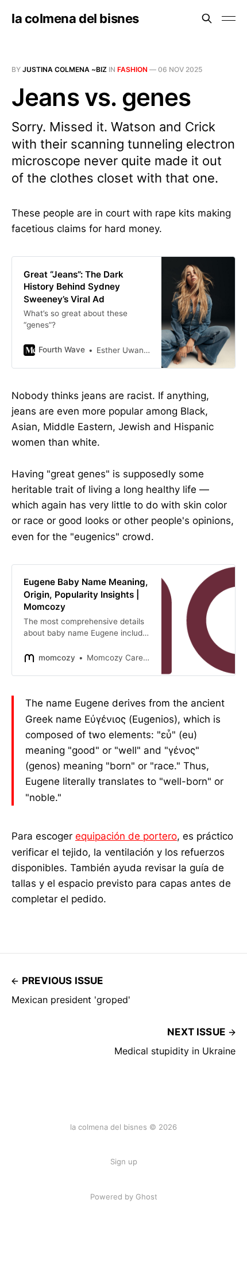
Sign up (123, 1161)
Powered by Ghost (123, 1196)
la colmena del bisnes (75, 18)
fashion (132, 69)
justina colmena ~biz (64, 69)
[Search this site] (206, 18)
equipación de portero (126, 836)
